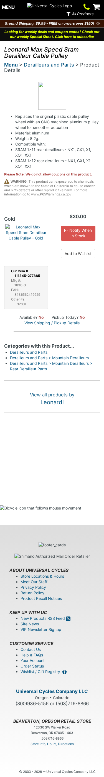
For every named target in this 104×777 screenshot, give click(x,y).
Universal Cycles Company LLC (52, 691)
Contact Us (31, 649)
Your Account (33, 660)
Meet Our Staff (34, 581)
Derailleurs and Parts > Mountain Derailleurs (49, 357)
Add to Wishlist (78, 253)
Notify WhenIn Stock (80, 233)
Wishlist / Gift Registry (41, 671)
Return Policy (32, 592)
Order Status (32, 666)
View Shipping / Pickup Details (52, 322)
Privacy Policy (33, 587)
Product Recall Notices (41, 598)
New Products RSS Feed (43, 618)
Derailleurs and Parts (49, 65)
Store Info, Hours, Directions (52, 744)
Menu (11, 65)
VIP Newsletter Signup (41, 629)
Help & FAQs (32, 655)
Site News (30, 623)
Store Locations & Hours (42, 576)
